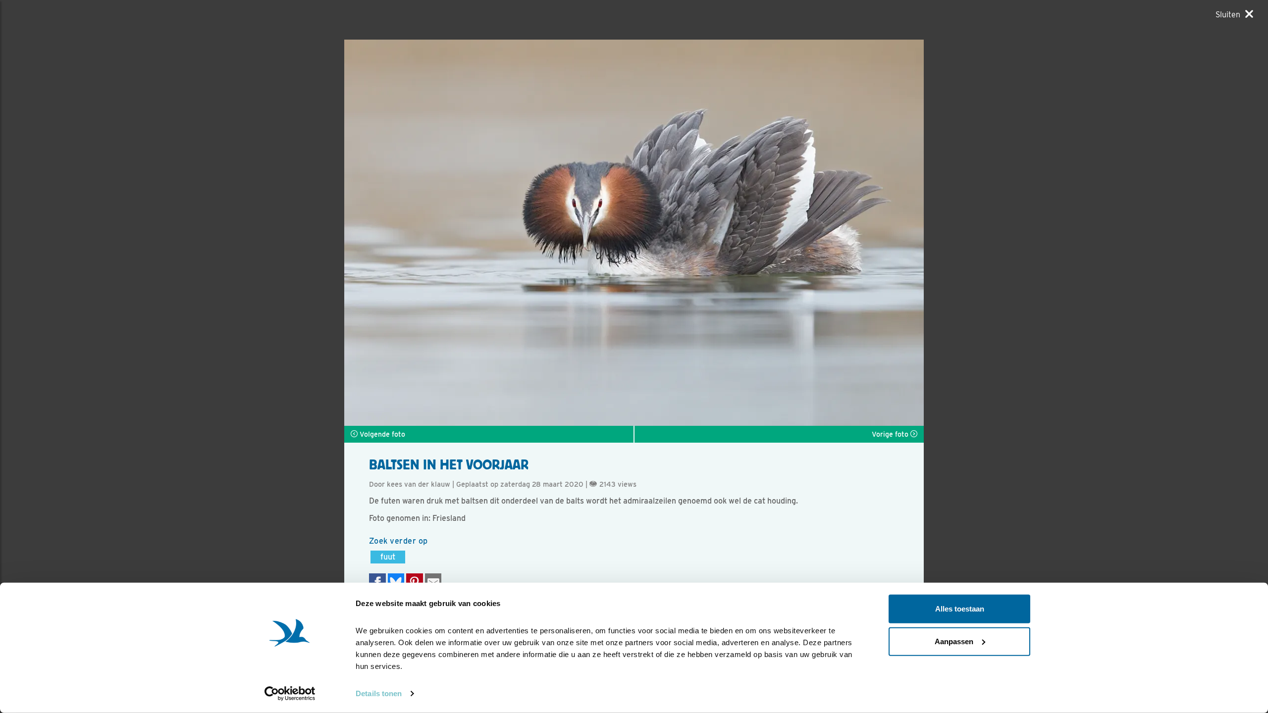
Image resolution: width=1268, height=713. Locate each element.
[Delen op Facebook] (377, 582)
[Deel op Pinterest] (414, 582)
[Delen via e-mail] (433, 582)
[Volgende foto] (489, 233)
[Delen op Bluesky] (396, 582)
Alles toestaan (959, 609)
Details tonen (379, 693)
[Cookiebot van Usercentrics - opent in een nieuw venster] (290, 693)
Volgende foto (381, 434)
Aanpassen (954, 641)
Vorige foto (891, 434)
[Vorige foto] (779, 233)
